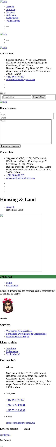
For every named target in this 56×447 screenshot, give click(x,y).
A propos (10, 9)
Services (10, 12)
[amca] (3, 1)
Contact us (5, 435)
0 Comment (12, 285)
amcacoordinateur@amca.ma (20, 79)
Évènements (12, 18)
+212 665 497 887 (15, 76)
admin (9, 282)
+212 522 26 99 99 (15, 410)
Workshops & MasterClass (19, 331)
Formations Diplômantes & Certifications (26, 333)
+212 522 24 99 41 (15, 405)
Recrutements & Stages (17, 336)
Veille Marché (13, 20)
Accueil (10, 6)
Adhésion (11, 15)
